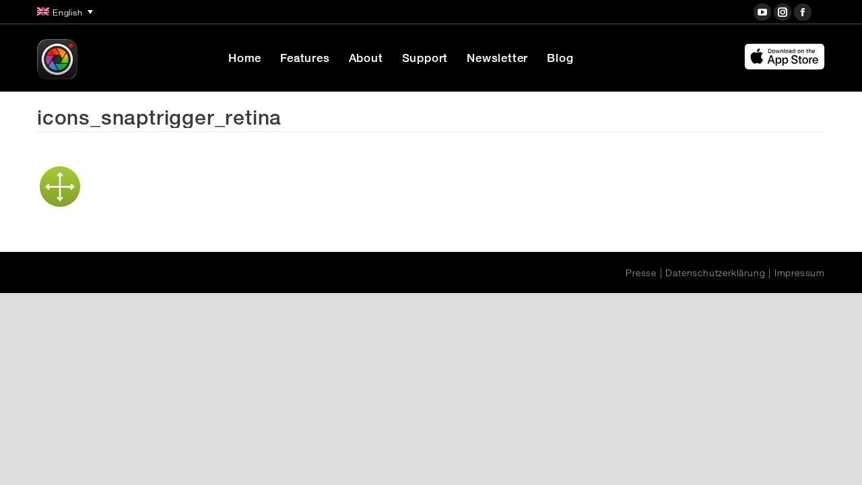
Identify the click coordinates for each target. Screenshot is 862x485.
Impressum (799, 273)
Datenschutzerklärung (715, 273)
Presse (641, 273)
